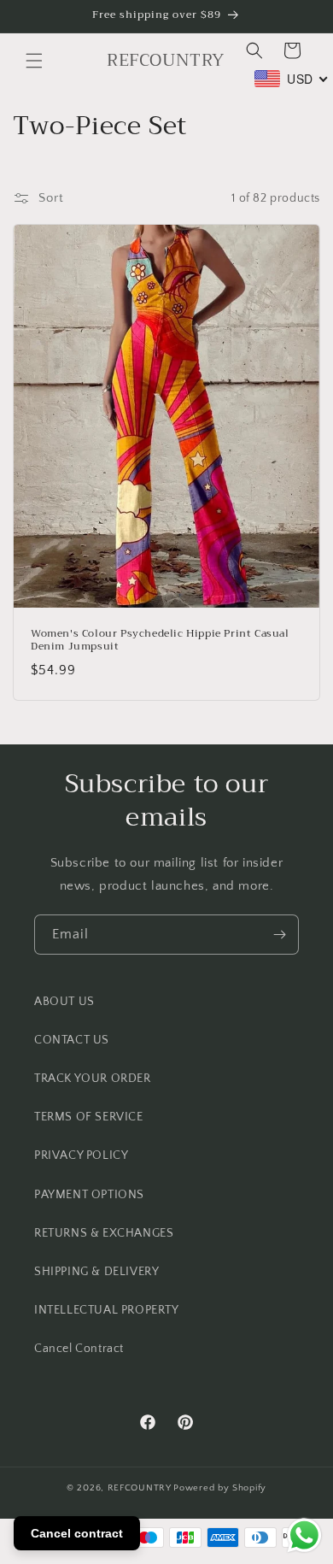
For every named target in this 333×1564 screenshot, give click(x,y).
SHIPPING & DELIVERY (96, 1272)
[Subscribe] (279, 934)
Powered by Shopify (219, 1488)
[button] (34, 60)
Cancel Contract (79, 1348)
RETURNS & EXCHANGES (103, 1233)
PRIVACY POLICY (81, 1155)
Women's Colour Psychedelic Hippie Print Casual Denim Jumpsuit (160, 640)
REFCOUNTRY (140, 1488)
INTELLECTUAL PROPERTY (106, 1310)
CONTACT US (71, 1040)
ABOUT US (64, 1001)
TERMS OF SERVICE (88, 1117)
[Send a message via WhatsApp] (304, 1535)
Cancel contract (77, 1533)
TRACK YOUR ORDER (92, 1078)
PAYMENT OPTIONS (89, 1195)
